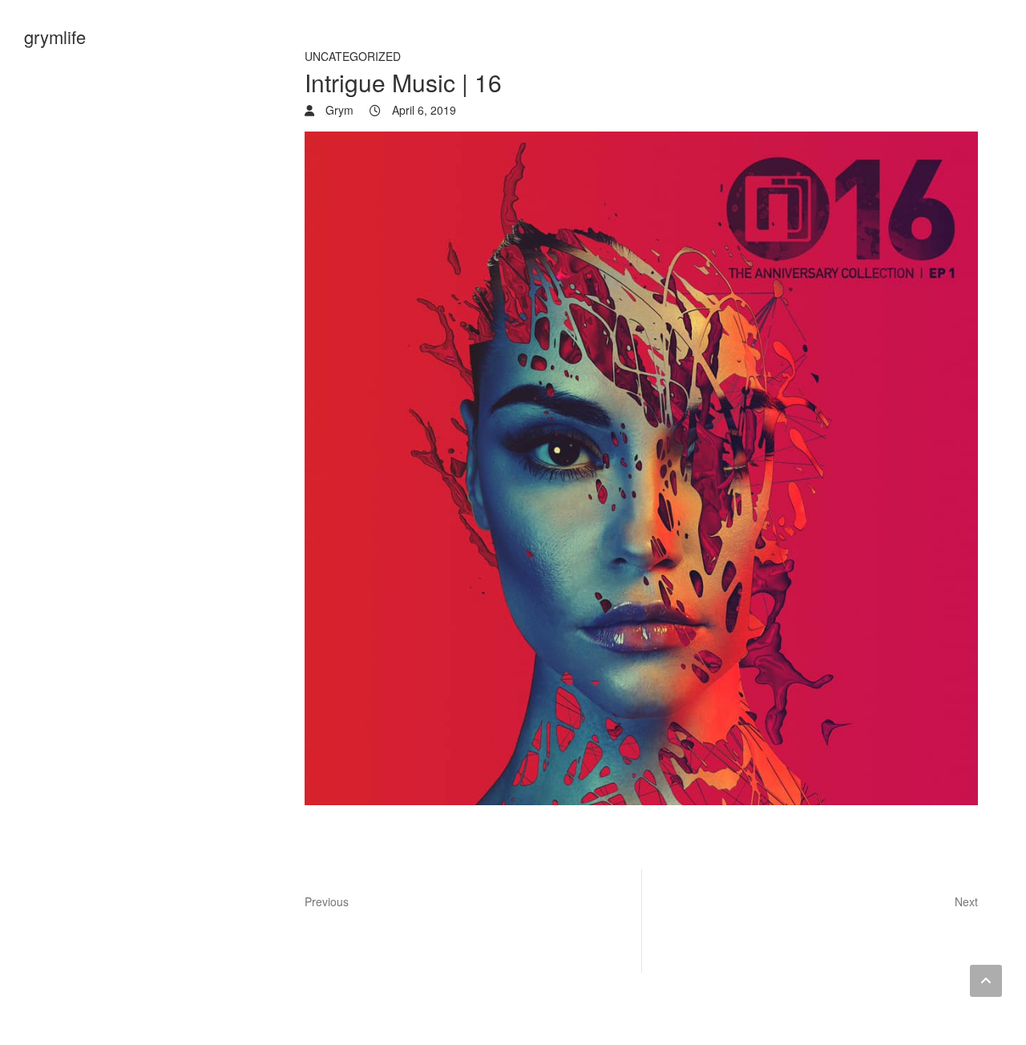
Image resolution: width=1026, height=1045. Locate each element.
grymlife (55, 36)
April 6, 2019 (422, 110)
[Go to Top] (986, 981)
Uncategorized (353, 56)
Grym (337, 110)
